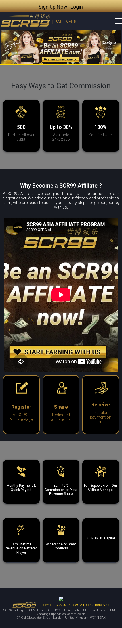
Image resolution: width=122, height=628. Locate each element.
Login (77, 7)
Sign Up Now (53, 7)
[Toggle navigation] (115, 21)
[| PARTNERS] (25, 21)
